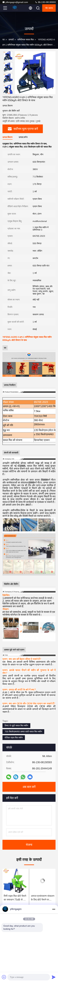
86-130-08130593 (46, 2)
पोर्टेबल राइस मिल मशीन (14, 737)
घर (3, 39)
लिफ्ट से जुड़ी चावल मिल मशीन (16, 725)
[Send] (53, 977)
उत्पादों (11, 39)
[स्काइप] (16, 777)
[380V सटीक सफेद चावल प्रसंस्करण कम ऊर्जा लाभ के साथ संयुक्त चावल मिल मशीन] (43, 881)
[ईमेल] (30, 777)
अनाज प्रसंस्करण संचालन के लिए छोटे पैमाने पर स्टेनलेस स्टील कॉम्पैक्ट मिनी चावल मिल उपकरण (15, 898)
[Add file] (4, 977)
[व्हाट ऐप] (23, 777)
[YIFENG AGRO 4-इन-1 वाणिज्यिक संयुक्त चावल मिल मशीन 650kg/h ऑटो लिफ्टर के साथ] (35, 72)
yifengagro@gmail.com (16, 2)
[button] (8, 93)
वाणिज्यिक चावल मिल (25, 39)
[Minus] (54, 909)
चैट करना (49, 8)
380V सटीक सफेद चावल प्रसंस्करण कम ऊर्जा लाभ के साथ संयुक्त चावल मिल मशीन (42, 898)
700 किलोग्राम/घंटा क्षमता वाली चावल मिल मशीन (23, 731)
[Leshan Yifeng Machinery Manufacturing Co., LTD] (15, 8)
